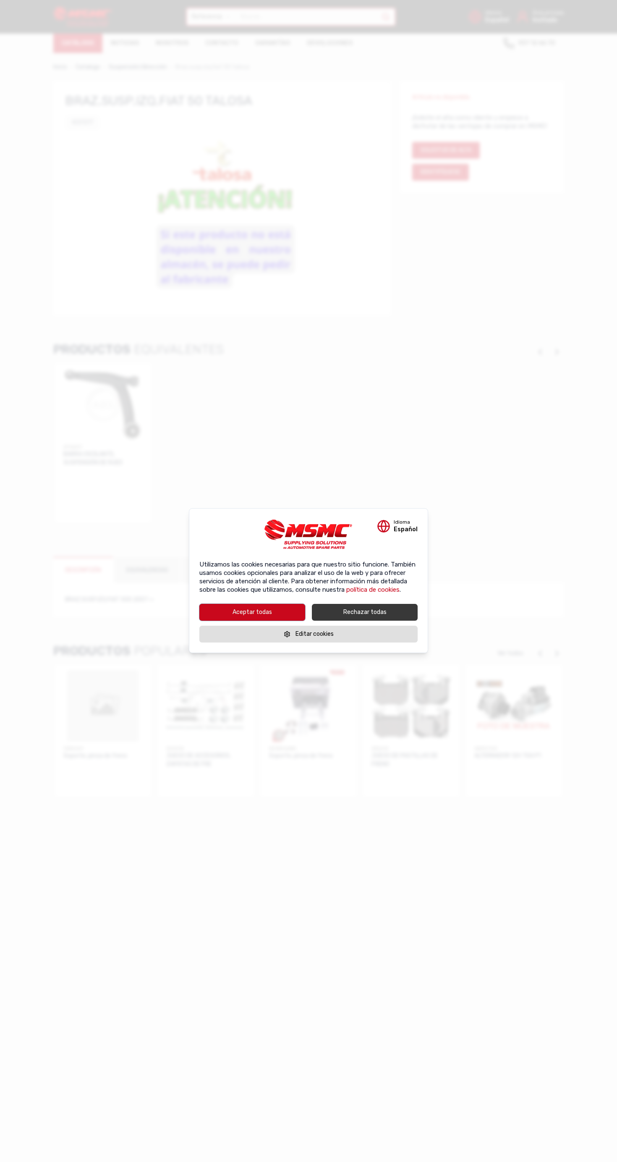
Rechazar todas (365, 612)
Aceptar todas (252, 612)
